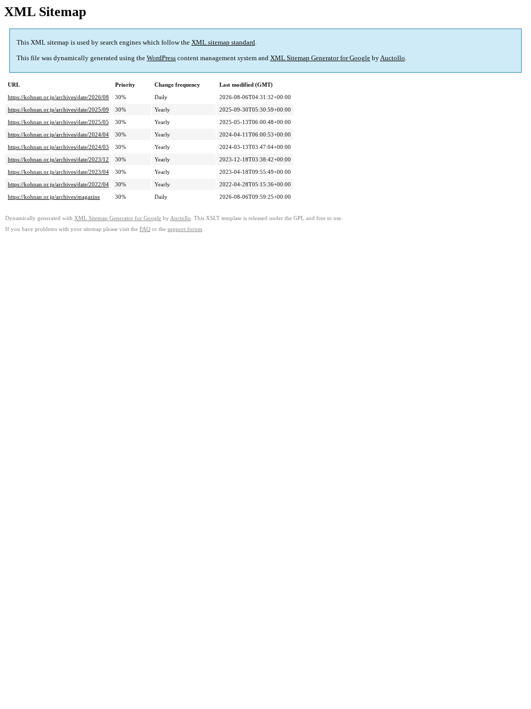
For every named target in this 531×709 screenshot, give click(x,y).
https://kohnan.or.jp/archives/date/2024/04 (58, 134)
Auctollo (392, 58)
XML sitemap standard (223, 42)
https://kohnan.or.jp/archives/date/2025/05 (58, 122)
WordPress (161, 58)
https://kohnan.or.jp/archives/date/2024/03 (58, 147)
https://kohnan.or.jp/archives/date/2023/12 (58, 159)
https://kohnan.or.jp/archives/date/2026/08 (58, 97)
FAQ (144, 229)
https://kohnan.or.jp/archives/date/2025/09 (58, 109)
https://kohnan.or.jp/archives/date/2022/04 (58, 184)
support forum (184, 229)
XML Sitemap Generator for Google (320, 58)
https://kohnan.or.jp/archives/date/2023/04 (58, 172)
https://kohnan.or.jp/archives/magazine (54, 197)
